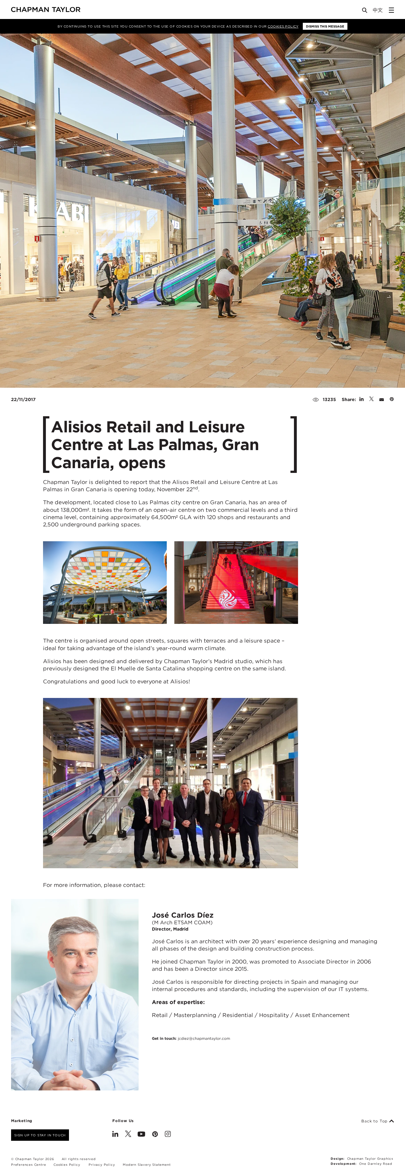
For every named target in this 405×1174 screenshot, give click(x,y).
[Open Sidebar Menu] (391, 10)
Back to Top (375, 1121)
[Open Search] (365, 12)
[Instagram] (168, 1135)
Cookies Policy (283, 26)
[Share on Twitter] (371, 399)
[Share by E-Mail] (381, 399)
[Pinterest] (155, 1135)
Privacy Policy (102, 1164)
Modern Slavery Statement (147, 1164)
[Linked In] (115, 1135)
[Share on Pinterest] (391, 399)
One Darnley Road (375, 1163)
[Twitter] (128, 1135)
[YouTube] (141, 1135)
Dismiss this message (325, 26)
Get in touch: (191, 1038)
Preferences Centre (28, 1164)
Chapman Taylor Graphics (370, 1158)
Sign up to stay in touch (40, 1135)
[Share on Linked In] (361, 399)
